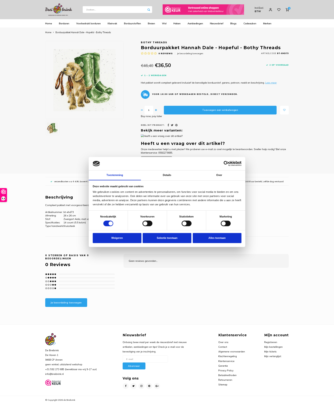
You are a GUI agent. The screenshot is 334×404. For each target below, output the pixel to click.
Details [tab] (167, 175)
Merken (267, 23)
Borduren (64, 23)
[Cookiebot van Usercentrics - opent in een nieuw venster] (226, 163)
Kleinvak (112, 23)
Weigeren (117, 237)
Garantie (223, 365)
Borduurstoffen (132, 23)
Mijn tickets (270, 351)
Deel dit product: (153, 125)
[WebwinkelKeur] (203, 9)
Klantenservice (226, 361)
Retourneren (225, 379)
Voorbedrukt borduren (88, 23)
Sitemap (222, 384)
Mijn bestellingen (273, 346)
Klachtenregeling (227, 356)
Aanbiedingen (195, 23)
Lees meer (271, 82)
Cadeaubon (250, 23)
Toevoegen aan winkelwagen (220, 110)
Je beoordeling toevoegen (190, 53)
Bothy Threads (154, 42)
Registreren (270, 342)
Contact (222, 346)
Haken (177, 23)
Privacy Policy (225, 370)
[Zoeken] (148, 9)
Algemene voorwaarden (231, 351)
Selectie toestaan (167, 237)
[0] (287, 9)
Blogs (233, 23)
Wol (164, 23)
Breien (151, 23)
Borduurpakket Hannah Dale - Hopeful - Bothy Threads (83, 32)
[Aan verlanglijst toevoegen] (284, 110)
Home (48, 23)
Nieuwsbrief (216, 23)
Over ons (223, 342)
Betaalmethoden (227, 375)
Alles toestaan (217, 237)
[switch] (147, 223)
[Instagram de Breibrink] (141, 386)
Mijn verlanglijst (272, 356)
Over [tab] (219, 175)
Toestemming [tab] (114, 175)
